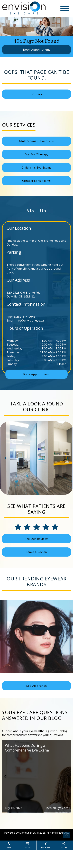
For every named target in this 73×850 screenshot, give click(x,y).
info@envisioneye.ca (30, 320)
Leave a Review (36, 552)
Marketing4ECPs (29, 832)
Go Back (36, 94)
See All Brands (36, 686)
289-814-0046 (25, 316)
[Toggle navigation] (64, 8)
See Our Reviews (36, 539)
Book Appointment (36, 49)
